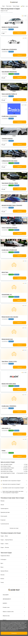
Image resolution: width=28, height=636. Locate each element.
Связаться (19, 32)
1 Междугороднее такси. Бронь (9, 160)
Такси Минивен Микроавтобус (9, 71)
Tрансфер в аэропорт (7, 138)
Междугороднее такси (7, 339)
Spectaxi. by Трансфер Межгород (10, 27)
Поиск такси (8, 6)
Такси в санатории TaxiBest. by (9, 94)
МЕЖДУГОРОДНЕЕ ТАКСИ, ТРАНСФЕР (12, 205)
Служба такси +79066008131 (9, 406)
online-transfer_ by (6, 428)
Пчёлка (3, 450)
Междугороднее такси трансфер (10, 316)
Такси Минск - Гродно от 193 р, (9, 361)
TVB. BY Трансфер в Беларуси (9, 227)
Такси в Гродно (16, 6)
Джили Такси (5, 272)
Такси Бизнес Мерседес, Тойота (10, 183)
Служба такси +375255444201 (9, 49)
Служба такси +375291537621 (9, 116)
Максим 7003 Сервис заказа (9, 383)
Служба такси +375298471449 (9, 250)
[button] (13, 24)
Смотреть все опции (14, 528)
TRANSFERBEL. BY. (7, 294)
